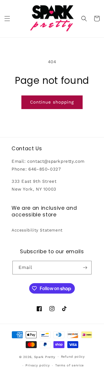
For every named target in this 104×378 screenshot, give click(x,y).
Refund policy (73, 357)
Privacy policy (37, 365)
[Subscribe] (85, 267)
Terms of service (69, 365)
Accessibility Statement (37, 230)
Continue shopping (52, 102)
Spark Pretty (44, 357)
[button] (7, 18)
